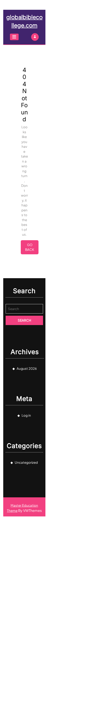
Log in (26, 415)
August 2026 (27, 368)
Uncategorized (26, 462)
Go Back (31, 248)
